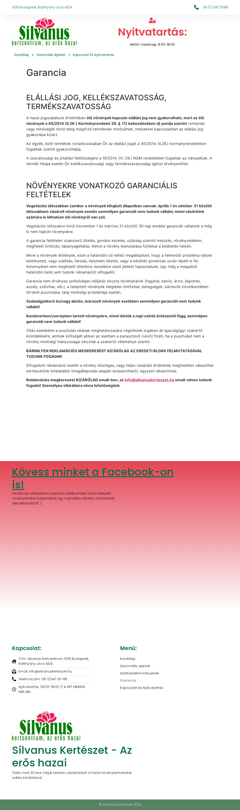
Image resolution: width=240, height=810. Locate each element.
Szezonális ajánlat (51, 54)
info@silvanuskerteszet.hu (149, 379)
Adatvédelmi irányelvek (139, 673)
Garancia (128, 680)
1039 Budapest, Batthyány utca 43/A (42, 7)
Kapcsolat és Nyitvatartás (93, 54)
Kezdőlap (21, 54)
